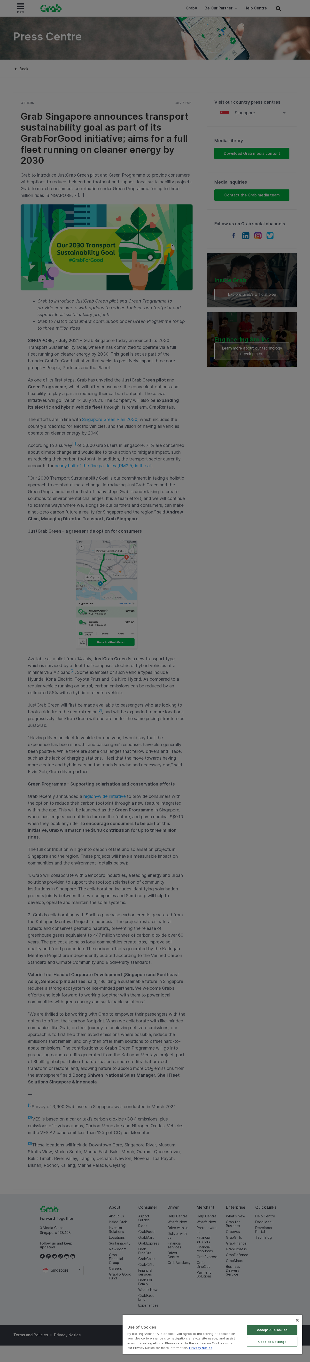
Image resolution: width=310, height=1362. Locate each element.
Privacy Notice (200, 1348)
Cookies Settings (272, 1342)
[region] (212, 1334)
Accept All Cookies (272, 1330)
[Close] (297, 1320)
